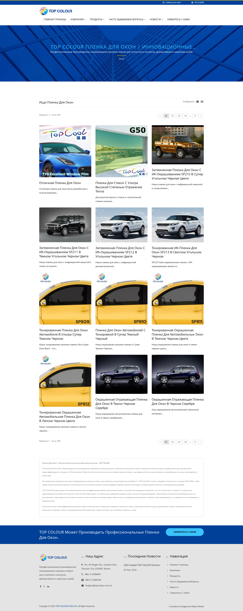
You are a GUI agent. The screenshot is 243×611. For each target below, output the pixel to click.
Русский (199, 3)
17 (195, 116)
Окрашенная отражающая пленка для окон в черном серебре (178, 401)
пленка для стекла (126, 506)
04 (185, 116)
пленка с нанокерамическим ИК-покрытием (78, 510)
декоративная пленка (166, 506)
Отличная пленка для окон (60, 183)
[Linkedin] (48, 586)
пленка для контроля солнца (145, 506)
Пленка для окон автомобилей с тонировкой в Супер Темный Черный (120, 334)
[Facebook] (40, 586)
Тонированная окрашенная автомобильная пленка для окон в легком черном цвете (64, 416)
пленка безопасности (183, 506)
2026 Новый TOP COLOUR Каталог (142, 565)
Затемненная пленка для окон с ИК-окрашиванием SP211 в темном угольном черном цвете (64, 252)
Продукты (96, 19)
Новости (155, 19)
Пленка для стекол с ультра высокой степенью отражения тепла (118, 187)
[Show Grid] (197, 102)
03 (179, 116)
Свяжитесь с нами (178, 19)
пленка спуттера (102, 510)
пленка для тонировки (109, 506)
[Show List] (202, 102)
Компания (77, 19)
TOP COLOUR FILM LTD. (66, 606)
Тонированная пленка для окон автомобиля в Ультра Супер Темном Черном (63, 334)
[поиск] (163, 2)
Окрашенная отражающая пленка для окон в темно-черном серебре (121, 403)
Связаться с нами (129, 510)
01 (166, 116)
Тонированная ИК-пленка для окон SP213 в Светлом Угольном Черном (176, 252)
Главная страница (55, 19)
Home (121, 59)
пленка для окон (93, 506)
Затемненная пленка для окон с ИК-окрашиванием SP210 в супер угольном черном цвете (177, 174)
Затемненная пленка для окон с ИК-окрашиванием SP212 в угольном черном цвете (120, 252)
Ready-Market (198, 607)
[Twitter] (44, 586)
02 (173, 116)
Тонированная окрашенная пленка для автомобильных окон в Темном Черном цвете (177, 334)
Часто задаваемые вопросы (126, 19)
